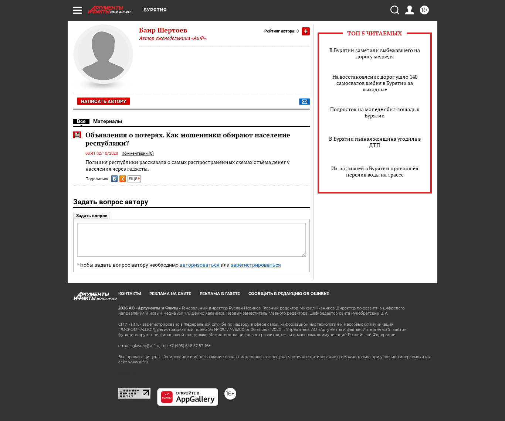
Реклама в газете (220, 293)
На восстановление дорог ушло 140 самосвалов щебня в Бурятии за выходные (374, 82)
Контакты (129, 293)
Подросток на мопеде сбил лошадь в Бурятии (374, 112)
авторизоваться (200, 265)
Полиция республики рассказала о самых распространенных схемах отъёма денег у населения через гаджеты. (187, 165)
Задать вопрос (91, 215)
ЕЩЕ (133, 179)
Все (81, 121)
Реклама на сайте (170, 293)
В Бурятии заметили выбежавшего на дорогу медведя (374, 53)
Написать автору (103, 101)
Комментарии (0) (138, 153)
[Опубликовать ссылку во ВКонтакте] (114, 178)
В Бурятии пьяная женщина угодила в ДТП (375, 142)
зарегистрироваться (256, 265)
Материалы (107, 121)
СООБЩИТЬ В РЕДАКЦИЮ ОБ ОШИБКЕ (288, 293)
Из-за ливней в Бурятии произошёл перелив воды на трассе (374, 171)
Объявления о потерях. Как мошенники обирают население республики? (187, 138)
